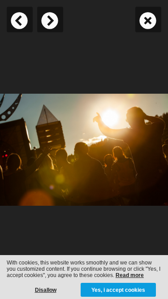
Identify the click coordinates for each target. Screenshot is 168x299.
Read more (130, 275)
